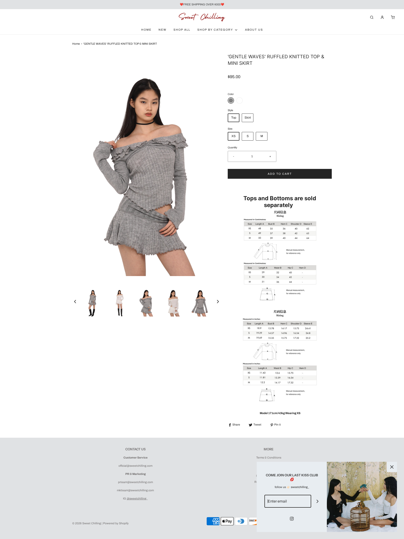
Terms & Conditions (268, 457)
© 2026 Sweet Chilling (86, 523)
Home (146, 29)
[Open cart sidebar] (393, 17)
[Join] (317, 501)
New (162, 29)
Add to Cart (280, 173)
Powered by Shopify (116, 523)
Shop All (181, 29)
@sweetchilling (136, 498)
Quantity (232, 147)
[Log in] (382, 17)
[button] (75, 301)
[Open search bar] (372, 17)
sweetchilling (299, 487)
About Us (254, 29)
